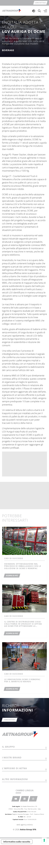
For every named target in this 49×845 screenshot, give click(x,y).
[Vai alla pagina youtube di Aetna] (15, 798)
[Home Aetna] (11, 10)
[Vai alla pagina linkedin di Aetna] (24, 798)
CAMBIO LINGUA (24, 790)
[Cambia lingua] (33, 10)
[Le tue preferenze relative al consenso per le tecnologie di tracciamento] (44, 840)
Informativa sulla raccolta (16, 841)
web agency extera (25, 824)
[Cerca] (39, 10)
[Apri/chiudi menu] (45, 10)
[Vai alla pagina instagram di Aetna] (33, 798)
